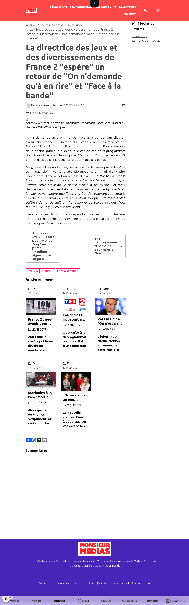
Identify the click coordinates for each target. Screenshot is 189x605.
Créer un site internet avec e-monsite (65, 583)
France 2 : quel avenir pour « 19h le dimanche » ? (40, 321)
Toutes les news (51, 25)
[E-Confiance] (129, 601)
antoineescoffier (46, 105)
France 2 (47, 270)
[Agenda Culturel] (175, 601)
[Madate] (36, 601)
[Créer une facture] (106, 601)
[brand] (32, 10)
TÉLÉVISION (58, 7)
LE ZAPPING (127, 7)
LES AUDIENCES (81, 7)
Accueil (31, 25)
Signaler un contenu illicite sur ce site (124, 583)
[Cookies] (6, 599)
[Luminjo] (152, 601)
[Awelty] (82, 601)
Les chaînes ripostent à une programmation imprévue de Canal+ (75, 317)
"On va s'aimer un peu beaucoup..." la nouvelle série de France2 (75, 397)
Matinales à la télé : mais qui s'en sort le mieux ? (40, 395)
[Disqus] (76, 497)
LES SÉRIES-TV (105, 7)
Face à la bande (67, 270)
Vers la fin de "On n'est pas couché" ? (108, 321)
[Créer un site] (13, 601)
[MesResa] (59, 601)
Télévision (74, 25)
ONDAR (32, 270)
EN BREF (130, 14)
